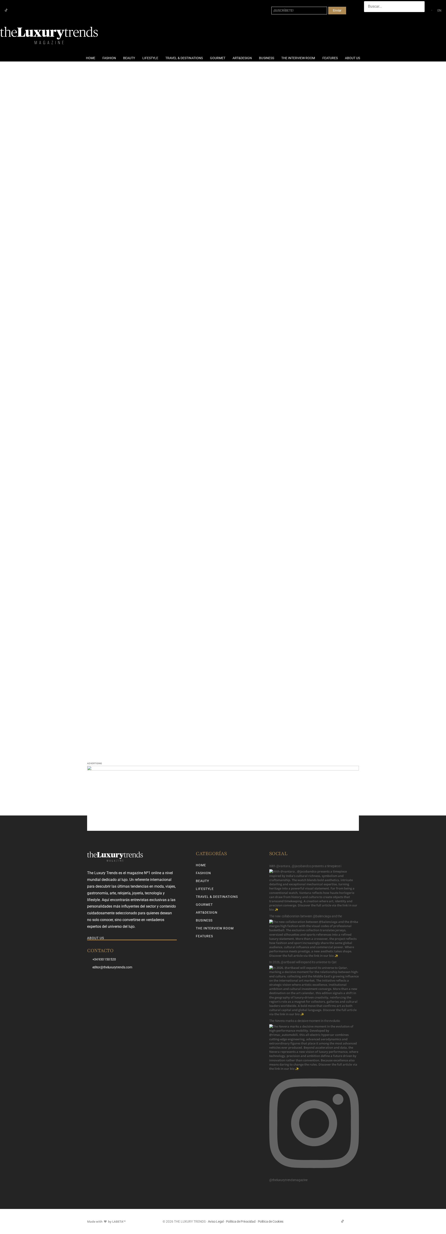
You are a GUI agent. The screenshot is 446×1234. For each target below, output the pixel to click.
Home (90, 58)
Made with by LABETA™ (106, 1221)
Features (330, 58)
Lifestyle (150, 58)
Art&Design (242, 58)
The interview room (298, 58)
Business (266, 58)
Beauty (129, 58)
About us (352, 58)
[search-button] (368, 16)
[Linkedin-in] (21, 10)
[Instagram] (13, 10)
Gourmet (217, 58)
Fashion (109, 58)
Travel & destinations (184, 58)
